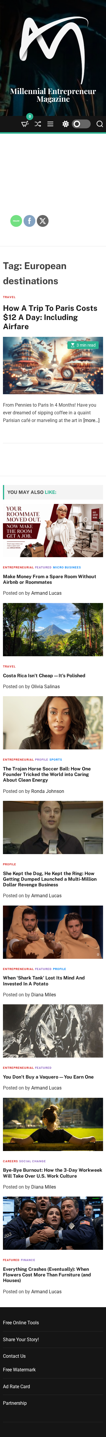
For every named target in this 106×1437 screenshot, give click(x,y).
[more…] (91, 420)
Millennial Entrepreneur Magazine (53, 95)
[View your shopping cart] (25, 124)
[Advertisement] (53, 190)
